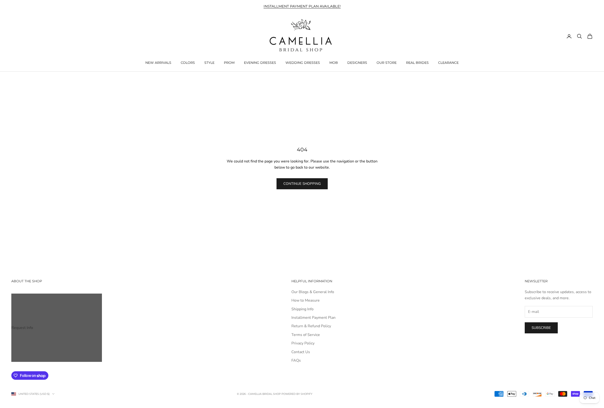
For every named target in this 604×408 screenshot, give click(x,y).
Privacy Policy (303, 343)
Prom (229, 62)
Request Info (22, 327)
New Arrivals (158, 62)
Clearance (448, 62)
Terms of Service (305, 334)
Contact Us (300, 352)
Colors (188, 62)
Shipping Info (302, 309)
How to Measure (305, 300)
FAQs (296, 360)
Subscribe (541, 327)
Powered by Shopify (296, 394)
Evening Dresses (260, 62)
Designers (357, 62)
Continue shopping (302, 183)
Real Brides (417, 62)
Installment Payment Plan (313, 317)
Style (209, 62)
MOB (333, 62)
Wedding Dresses (302, 62)
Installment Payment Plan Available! (302, 6)
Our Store (387, 62)
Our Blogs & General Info (312, 292)
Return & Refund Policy (311, 326)
